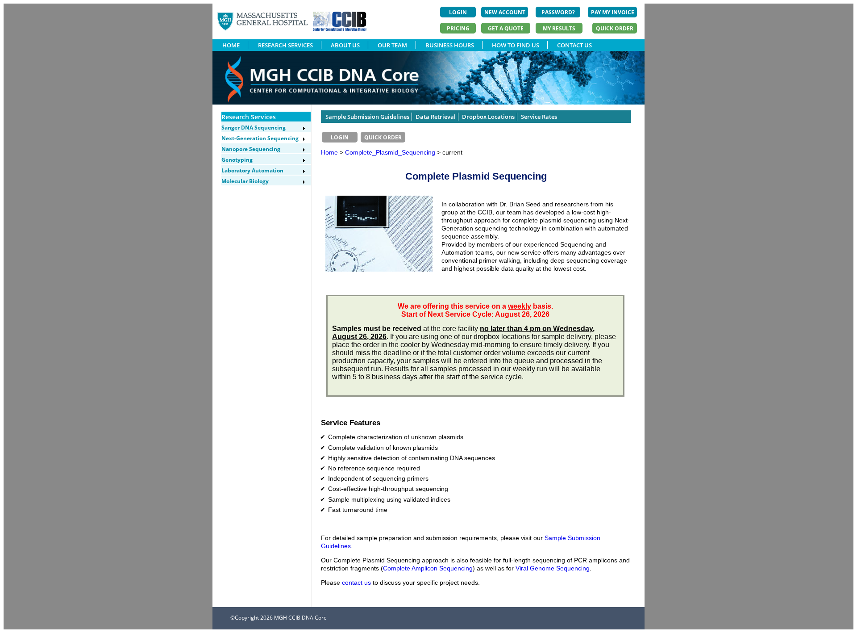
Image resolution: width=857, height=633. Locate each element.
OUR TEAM (392, 45)
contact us (356, 582)
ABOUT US (345, 45)
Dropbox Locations (488, 117)
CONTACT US (574, 45)
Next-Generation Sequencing (260, 138)
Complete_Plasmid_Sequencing (391, 152)
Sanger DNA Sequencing (253, 127)
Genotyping (237, 159)
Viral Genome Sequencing (553, 568)
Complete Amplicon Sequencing (428, 568)
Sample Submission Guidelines (367, 117)
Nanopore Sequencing (250, 149)
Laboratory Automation (252, 170)
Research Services (248, 117)
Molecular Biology (245, 181)
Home (329, 152)
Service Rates (539, 117)
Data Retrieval (436, 117)
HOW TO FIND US (515, 45)
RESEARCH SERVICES (285, 45)
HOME (231, 45)
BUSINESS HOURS (449, 45)
